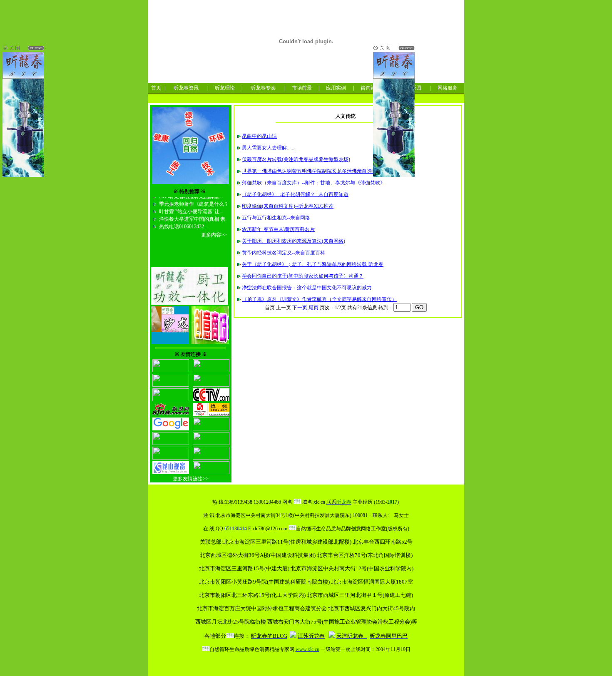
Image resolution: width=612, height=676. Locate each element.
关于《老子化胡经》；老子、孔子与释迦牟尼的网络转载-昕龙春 (312, 264)
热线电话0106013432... (183, 222)
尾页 (313, 308)
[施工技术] (211, 472)
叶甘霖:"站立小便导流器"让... (190, 207)
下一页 (299, 308)
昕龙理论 (225, 88)
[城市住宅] (211, 458)
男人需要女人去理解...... (268, 148)
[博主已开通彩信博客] (293, 636)
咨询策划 (371, 88)
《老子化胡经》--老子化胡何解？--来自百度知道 (295, 194)
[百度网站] (211, 443)
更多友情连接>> (191, 479)
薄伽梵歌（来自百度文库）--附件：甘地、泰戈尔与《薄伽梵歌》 (313, 183)
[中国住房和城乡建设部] (170, 385)
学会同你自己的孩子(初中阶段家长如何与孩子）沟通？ (302, 276)
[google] (170, 429)
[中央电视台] (211, 400)
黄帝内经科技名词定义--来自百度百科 (283, 253)
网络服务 (448, 88)
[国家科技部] (211, 370)
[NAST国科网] (170, 458)
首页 (156, 88)
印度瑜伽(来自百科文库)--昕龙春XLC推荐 (287, 206)
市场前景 (302, 88)
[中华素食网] (170, 370)
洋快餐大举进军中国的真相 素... (193, 214)
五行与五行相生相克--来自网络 (276, 218)
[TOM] (211, 429)
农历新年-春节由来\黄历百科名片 (278, 229)
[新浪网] (170, 414)
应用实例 (336, 88)
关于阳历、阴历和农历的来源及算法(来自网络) (293, 241)
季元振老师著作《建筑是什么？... (195, 199)
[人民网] (211, 385)
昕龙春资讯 (186, 88)
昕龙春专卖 (263, 88)
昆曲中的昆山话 (259, 136)
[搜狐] (211, 414)
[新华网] (170, 443)
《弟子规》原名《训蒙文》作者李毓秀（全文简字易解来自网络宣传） (319, 299)
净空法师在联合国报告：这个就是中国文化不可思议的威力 (307, 288)
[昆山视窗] (170, 472)
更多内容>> (214, 230)
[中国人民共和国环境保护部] (170, 400)
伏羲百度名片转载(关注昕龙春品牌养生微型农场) (296, 159)
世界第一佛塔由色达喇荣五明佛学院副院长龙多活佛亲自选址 (309, 171)
